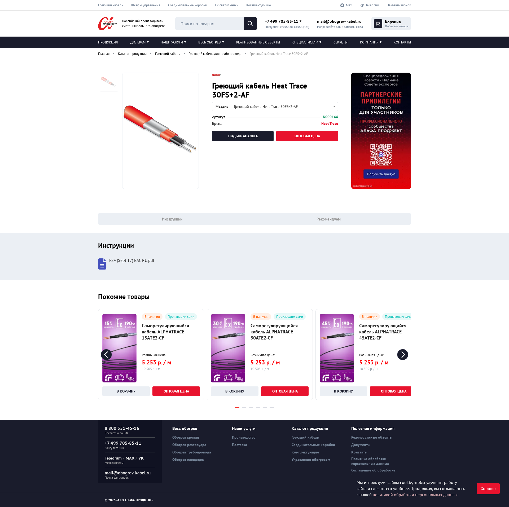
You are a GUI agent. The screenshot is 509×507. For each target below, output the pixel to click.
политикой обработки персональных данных (415, 494)
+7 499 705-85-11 (281, 21)
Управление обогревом (311, 459)
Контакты (402, 42)
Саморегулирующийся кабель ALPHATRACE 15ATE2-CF (165, 332)
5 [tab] (265, 407)
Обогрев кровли (185, 437)
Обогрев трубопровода (191, 452)
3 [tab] (251, 407)
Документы (360, 444)
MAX (130, 458)
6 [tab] (272, 407)
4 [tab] (258, 407)
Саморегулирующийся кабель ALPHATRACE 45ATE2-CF (382, 332)
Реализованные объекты (258, 42)
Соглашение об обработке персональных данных (373, 472)
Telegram (113, 458)
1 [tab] (237, 407)
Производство (244, 437)
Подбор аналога (243, 136)
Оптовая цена (307, 136)
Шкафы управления (145, 5)
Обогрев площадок (188, 459)
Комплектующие (258, 5)
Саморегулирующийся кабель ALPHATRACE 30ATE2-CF (274, 332)
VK (141, 458)
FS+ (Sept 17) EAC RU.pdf (131, 260)
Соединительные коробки (187, 5)
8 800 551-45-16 (122, 428)
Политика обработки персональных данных (370, 461)
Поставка (239, 444)
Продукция (108, 42)
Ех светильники (226, 5)
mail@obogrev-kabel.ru (339, 21)
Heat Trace (329, 123)
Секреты (341, 42)
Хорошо (488, 488)
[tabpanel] (151, 354)
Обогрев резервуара (189, 444)
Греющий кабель (110, 5)
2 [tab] (244, 407)
